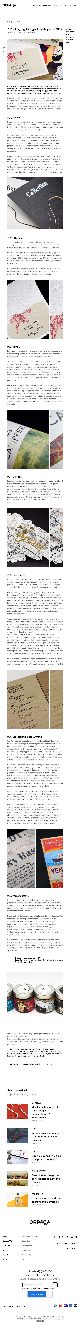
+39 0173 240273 (69, 1248)
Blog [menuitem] (4, 1250)
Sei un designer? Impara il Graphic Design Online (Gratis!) (46, 1136)
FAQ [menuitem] (23, 1259)
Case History (39, 1171)
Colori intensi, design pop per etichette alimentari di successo (46, 1179)
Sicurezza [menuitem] (26, 1250)
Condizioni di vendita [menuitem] (30, 1237)
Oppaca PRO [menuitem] (7, 1241)
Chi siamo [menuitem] (6, 1246)
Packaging (37, 1194)
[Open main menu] (75, 5)
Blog (9, 21)
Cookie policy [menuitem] (21, 1306)
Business (36, 1103)
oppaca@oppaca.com (42, 6)
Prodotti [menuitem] (6, 1237)
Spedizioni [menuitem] (26, 1241)
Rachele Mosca (30, 32)
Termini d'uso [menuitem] (27, 1246)
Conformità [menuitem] (26, 1255)
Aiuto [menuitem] (5, 1259)
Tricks (17, 21)
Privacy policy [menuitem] (8, 1306)
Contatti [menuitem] (6, 1255)
